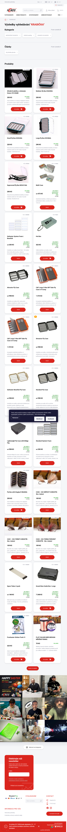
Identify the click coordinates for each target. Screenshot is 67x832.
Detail (47, 207)
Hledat (41, 10)
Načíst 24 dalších (32, 668)
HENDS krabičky (28, 35)
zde (44, 414)
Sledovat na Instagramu (35, 747)
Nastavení (15, 418)
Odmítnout (39, 419)
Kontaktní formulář (54, 813)
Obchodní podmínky (10, 2)
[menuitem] (10, 15)
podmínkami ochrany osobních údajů (18, 780)
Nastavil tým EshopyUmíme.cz (54, 825)
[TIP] (47, 326)
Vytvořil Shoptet (58, 823)
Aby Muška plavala (10, 52)
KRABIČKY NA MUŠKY (43, 35)
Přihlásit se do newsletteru (17, 785)
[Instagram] (51, 807)
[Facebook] (47, 807)
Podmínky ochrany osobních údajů (13, 815)
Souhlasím (51, 419)
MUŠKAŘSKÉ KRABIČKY (12, 35)
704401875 (52, 800)
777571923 (52, 803)
